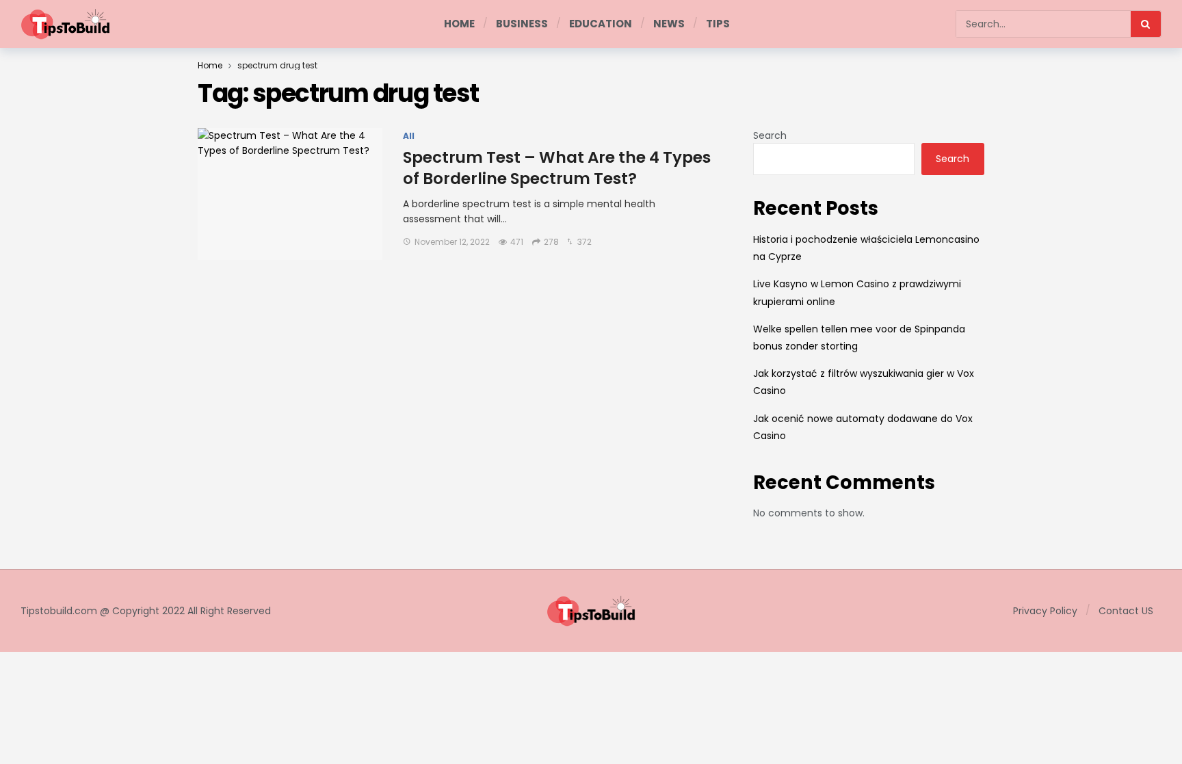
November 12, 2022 (452, 242)
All (409, 136)
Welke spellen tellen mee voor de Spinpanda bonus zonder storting (859, 337)
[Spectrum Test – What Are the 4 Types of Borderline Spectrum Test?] (290, 194)
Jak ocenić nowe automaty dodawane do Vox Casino (863, 427)
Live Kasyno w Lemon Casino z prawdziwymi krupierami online (857, 292)
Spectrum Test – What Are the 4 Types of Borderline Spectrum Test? (557, 167)
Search (770, 135)
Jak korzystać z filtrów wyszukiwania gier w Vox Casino (863, 382)
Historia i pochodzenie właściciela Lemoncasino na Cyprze (866, 248)
